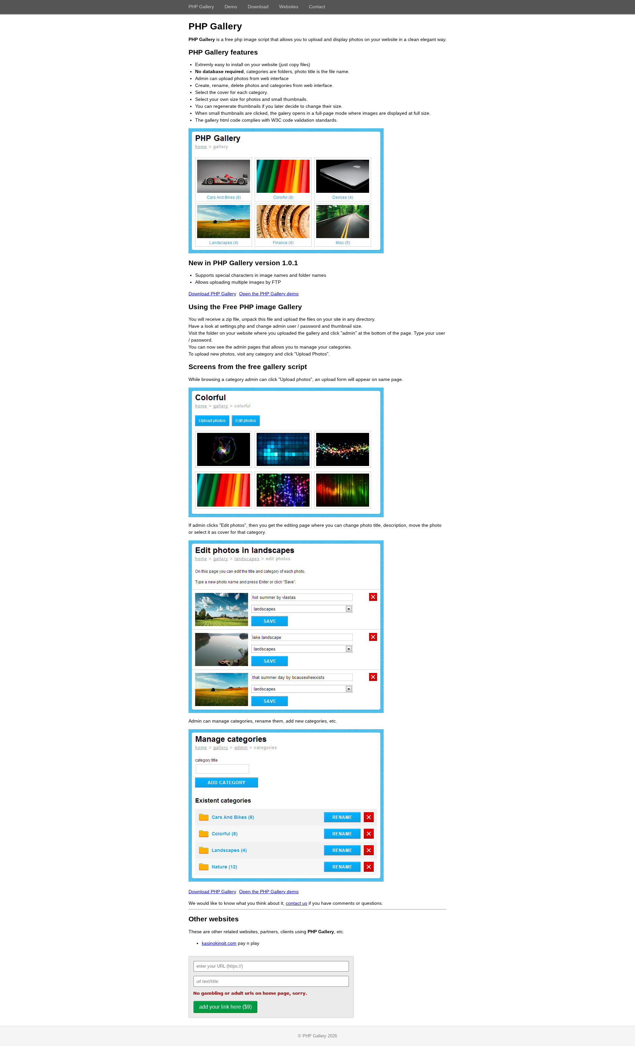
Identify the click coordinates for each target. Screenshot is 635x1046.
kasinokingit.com (219, 943)
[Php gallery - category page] (286, 515)
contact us (296, 903)
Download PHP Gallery (212, 293)
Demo (231, 6)
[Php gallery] (286, 251)
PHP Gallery (201, 6)
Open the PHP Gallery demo (269, 293)
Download (258, 6)
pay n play (248, 943)
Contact (317, 6)
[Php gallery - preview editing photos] (286, 711)
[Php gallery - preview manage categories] (286, 880)
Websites (288, 6)
